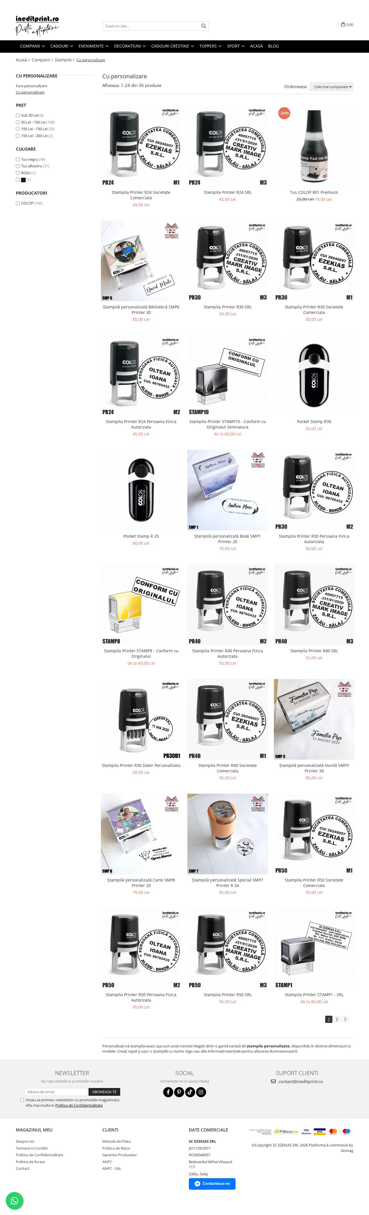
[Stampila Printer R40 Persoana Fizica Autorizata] (227, 604)
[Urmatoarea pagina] (345, 1019)
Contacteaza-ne (216, 1183)
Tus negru (30, 159)
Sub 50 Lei (29, 115)
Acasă (256, 46)
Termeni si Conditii (32, 1148)
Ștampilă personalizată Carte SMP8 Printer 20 (141, 882)
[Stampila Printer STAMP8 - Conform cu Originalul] (141, 604)
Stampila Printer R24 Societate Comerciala (141, 194)
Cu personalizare (30, 92)
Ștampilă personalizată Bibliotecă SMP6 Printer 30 (141, 309)
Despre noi (25, 1141)
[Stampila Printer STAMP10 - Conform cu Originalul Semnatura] (227, 375)
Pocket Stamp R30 (314, 421)
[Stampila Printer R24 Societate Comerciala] (141, 146)
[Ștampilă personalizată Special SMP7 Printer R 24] (227, 834)
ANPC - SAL (111, 1168)
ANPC (107, 1161)
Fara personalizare (31, 85)
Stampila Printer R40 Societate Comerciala (227, 768)
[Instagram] (201, 1092)
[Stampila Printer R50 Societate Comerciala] (314, 834)
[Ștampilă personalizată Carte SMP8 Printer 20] (141, 834)
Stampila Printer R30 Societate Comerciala (314, 309)
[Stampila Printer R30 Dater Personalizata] (141, 719)
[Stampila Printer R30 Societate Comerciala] (314, 261)
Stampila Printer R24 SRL (228, 192)
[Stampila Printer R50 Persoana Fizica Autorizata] (141, 948)
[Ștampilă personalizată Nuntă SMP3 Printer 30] (314, 719)
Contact (22, 1168)
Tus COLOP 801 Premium (314, 192)
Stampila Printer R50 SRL (228, 994)
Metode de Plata (116, 1141)
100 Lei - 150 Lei (34, 128)
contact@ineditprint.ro (300, 1081)
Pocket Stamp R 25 (141, 536)
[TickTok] (190, 1092)
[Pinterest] (179, 1092)
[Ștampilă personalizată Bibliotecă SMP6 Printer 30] (141, 261)
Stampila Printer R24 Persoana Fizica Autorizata (141, 424)
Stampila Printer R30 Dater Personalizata (141, 765)
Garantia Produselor (119, 1154)
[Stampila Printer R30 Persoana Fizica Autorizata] (314, 490)
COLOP (27, 203)
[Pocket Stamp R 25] (141, 490)
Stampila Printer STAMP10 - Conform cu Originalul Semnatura (227, 424)
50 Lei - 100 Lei (33, 122)
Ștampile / (65, 59)
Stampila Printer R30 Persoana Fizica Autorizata (314, 538)
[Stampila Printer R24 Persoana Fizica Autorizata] (141, 375)
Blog (273, 46)
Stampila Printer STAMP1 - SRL (314, 994)
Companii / (43, 59)
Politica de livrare (30, 1161)
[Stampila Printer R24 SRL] (227, 146)
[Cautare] (204, 26)
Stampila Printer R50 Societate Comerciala (314, 882)
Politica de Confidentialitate (79, 1105)
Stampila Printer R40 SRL (314, 650)
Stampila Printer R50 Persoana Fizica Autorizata (141, 997)
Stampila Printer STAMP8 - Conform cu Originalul (141, 653)
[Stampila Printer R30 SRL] (227, 261)
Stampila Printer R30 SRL (228, 307)
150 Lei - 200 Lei (34, 135)
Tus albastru (32, 165)
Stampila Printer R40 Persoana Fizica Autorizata (227, 653)
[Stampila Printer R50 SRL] (227, 948)
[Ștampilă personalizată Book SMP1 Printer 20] (227, 490)
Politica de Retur (116, 1148)
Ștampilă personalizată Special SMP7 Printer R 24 (227, 882)
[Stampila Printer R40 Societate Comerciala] (227, 719)
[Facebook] (168, 1092)
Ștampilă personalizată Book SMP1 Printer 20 (227, 538)
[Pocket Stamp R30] (314, 375)
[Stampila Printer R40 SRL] (314, 604)
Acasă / (23, 59)
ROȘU (26, 172)
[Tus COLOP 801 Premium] (314, 146)
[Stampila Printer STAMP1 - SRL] (314, 948)
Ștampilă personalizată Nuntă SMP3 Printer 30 (314, 768)
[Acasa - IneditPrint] (45, 26)
